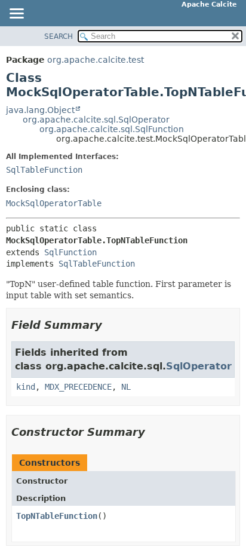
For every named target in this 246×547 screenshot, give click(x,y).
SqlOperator (199, 366)
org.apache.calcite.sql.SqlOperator (96, 119)
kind (25, 387)
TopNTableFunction (56, 516)
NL (126, 387)
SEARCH (58, 36)
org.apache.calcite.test (95, 60)
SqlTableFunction (44, 170)
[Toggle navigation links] (16, 14)
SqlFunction (70, 252)
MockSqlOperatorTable (54, 203)
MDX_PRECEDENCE (78, 387)
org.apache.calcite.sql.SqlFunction (111, 129)
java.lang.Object (40, 110)
